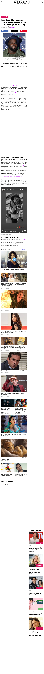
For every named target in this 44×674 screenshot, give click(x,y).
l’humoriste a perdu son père (18, 165)
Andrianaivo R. (13, 27)
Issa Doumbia (14, 85)
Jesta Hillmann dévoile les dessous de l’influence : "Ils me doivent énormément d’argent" (35, 634)
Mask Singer (24, 239)
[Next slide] (23, 47)
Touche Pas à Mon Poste (14, 92)
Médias (40, 609)
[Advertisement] (22, 12)
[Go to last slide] (6, 47)
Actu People (39, 543)
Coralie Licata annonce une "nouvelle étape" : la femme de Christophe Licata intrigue (35, 593)
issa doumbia (18, 484)
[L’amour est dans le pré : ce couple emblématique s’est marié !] (36, 604)
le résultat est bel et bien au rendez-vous (12, 176)
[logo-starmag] (22, 2)
